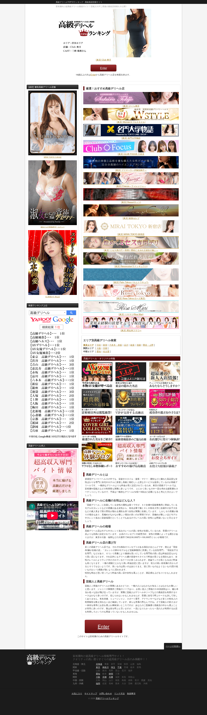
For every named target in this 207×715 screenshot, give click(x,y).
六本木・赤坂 (115, 344)
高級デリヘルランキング (107, 698)
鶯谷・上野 (148, 344)
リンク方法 (119, 693)
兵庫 (111, 676)
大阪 (99, 348)
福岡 (98, 683)
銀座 (132, 344)
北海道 (99, 663)
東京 (98, 667)
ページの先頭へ (173, 646)
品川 (126, 344)
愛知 (99, 351)
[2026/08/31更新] (97, 374)
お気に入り (77, 693)
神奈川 (105, 667)
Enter (103, 68)
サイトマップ (90, 693)
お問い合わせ (105, 693)
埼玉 (113, 667)
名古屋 (106, 351)
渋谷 (99, 344)
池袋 (139, 344)
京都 (105, 348)
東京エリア (88, 344)
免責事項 (131, 693)
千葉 (119, 667)
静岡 (111, 673)
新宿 (105, 344)
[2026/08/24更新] (97, 454)
